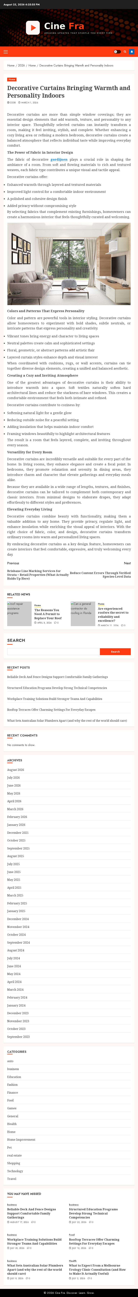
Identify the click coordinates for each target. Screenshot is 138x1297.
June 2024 (14, 966)
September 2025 (18, 848)
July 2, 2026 (78, 1278)
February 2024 (17, 997)
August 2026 (15, 770)
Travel (11, 1179)
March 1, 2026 (29, 102)
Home (12, 79)
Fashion (12, 1085)
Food (10, 1100)
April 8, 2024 (44, 623)
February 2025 (17, 903)
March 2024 (15, 990)
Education (14, 1077)
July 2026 (13, 778)
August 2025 (15, 856)
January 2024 (16, 1005)
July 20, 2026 (17, 1248)
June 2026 (14, 785)
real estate (14, 1155)
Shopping (13, 1163)
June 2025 (14, 872)
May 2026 (13, 793)
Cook (13, 102)
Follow (131, 51)
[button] (6, 51)
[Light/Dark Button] (117, 51)
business (13, 1069)
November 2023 (18, 1021)
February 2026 (17, 817)
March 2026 (15, 809)
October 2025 (16, 840)
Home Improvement (21, 1140)
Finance (12, 1093)
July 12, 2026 (79, 1248)
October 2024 (16, 935)
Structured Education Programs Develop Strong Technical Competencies (57, 688)
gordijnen (59, 159)
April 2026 (14, 801)
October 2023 (16, 1029)
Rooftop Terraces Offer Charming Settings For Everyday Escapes (51, 710)
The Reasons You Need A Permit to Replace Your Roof (48, 614)
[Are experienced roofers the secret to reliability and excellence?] (83, 614)
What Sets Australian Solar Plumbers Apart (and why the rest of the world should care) (67, 721)
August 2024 (15, 950)
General (12, 1116)
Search (16, 640)
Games (11, 1108)
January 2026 (16, 825)
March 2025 (15, 895)
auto (10, 1061)
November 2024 (18, 927)
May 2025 (13, 880)
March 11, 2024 (110, 625)
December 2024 (18, 919)
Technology (15, 1171)
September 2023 (18, 1037)
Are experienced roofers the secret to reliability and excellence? (113, 615)
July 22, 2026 (79, 1222)
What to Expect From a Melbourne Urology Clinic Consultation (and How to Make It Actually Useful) (97, 1269)
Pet (9, 1147)
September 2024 (18, 943)
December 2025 (18, 833)
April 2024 (14, 982)
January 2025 (16, 911)
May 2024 (13, 974)
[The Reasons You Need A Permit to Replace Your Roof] (19, 614)
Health (12, 1124)
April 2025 (14, 888)
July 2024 (13, 958)
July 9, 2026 (16, 1278)
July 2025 (13, 864)
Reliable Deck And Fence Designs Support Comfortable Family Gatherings (57, 677)
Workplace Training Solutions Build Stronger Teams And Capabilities (54, 699)
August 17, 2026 (19, 1222)
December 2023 (18, 1013)
